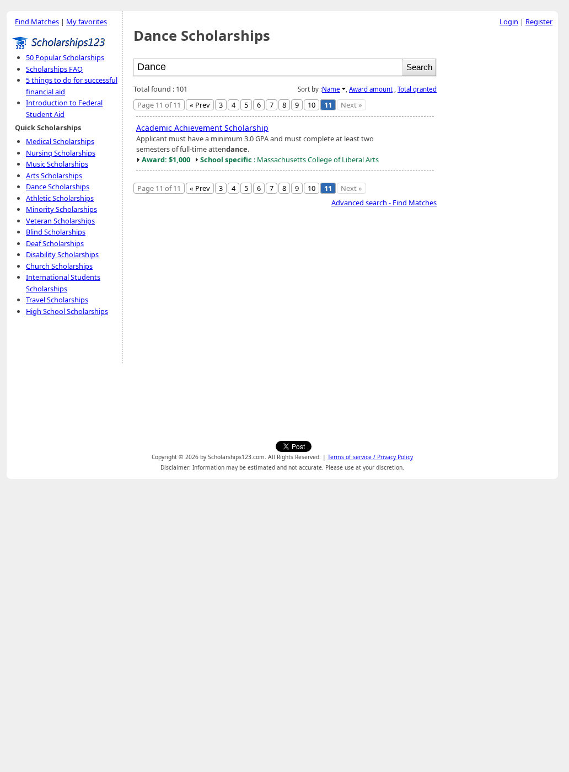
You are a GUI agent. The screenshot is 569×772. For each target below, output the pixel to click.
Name (331, 89)
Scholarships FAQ (54, 69)
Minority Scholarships (61, 209)
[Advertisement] (500, 198)
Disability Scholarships (62, 254)
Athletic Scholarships (60, 198)
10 (311, 105)
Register (538, 21)
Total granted (417, 89)
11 (328, 105)
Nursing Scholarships (60, 153)
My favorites (86, 21)
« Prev (200, 105)
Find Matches (37, 21)
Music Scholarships (57, 164)
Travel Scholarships (57, 300)
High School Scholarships (67, 311)
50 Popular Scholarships (65, 57)
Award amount (371, 89)
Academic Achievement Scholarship (202, 128)
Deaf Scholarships (55, 243)
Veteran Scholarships (60, 221)
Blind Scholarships (55, 232)
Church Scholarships (59, 266)
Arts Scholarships (54, 175)
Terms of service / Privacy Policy (370, 457)
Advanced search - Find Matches (384, 202)
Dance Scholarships (57, 186)
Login (509, 21)
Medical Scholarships (60, 141)
